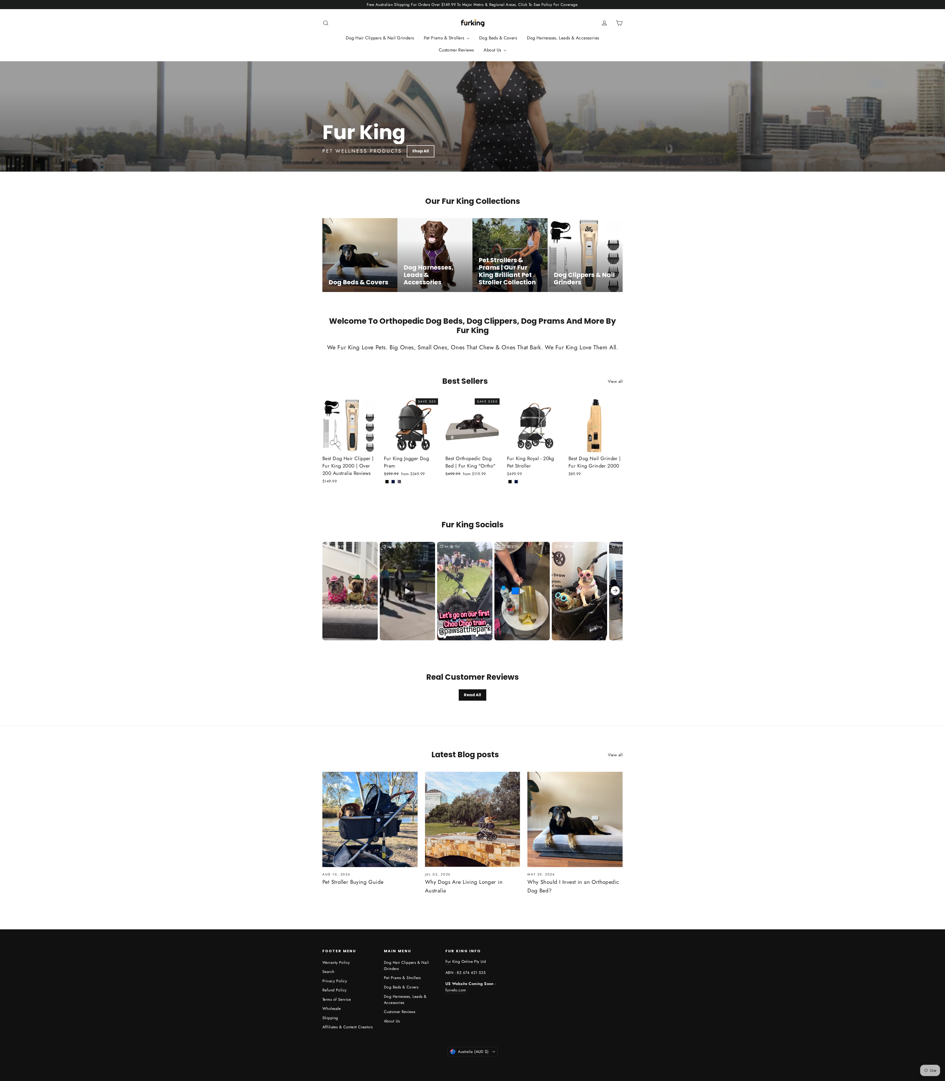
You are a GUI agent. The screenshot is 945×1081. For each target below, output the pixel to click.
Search (328, 971)
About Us (493, 50)
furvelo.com (455, 990)
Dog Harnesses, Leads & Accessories (563, 38)
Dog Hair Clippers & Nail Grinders (380, 38)
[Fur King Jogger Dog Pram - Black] (387, 482)
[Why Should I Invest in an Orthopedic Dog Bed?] (575, 819)
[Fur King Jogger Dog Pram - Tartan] (399, 482)
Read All (472, 695)
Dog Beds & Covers (498, 38)
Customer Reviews (456, 50)
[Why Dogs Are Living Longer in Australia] (472, 819)
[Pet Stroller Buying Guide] (370, 819)
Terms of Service (336, 999)
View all (615, 381)
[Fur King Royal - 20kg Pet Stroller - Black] (510, 482)
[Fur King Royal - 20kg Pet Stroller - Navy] (516, 482)
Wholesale (331, 1008)
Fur (448, 961)
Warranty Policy (336, 962)
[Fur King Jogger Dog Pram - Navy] (393, 482)
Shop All (420, 151)
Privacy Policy (334, 981)
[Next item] (615, 591)
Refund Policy (334, 990)
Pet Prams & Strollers (444, 38)
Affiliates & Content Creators (347, 1027)
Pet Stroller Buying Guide (353, 882)
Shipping (330, 1018)
